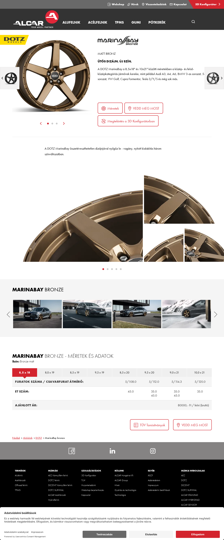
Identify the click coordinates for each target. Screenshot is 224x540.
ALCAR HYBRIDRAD (190, 499)
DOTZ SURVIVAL (56, 490)
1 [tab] (48, 123)
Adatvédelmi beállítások (159, 490)
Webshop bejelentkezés (92, 490)
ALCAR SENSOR (189, 504)
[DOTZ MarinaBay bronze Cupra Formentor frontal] (37, 314)
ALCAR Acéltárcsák (57, 494)
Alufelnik (28, 438)
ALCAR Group (121, 480)
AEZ (183, 475)
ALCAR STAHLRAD (189, 494)
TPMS (17, 490)
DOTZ (39, 438)
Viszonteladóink (156, 4)
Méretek (113, 108)
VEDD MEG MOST (146, 108)
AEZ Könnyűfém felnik (58, 475)
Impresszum (153, 485)
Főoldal (16, 438)
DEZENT (185, 485)
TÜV (83, 480)
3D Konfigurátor (206, 4)
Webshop (118, 4)
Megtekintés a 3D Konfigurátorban (131, 121)
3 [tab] (57, 123)
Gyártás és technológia (125, 490)
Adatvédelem (154, 480)
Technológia (120, 494)
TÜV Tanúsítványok (152, 425)
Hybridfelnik (53, 499)
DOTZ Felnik (54, 480)
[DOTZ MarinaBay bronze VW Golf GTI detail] (186, 314)
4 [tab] (121, 269)
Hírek (135, 4)
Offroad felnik (21, 485)
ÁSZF (150, 475)
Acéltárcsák (20, 480)
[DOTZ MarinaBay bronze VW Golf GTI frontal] (87, 314)
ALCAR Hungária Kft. (124, 475)
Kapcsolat (180, 4)
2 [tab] (52, 123)
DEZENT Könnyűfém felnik (60, 485)
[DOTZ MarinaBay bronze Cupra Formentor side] (137, 314)
